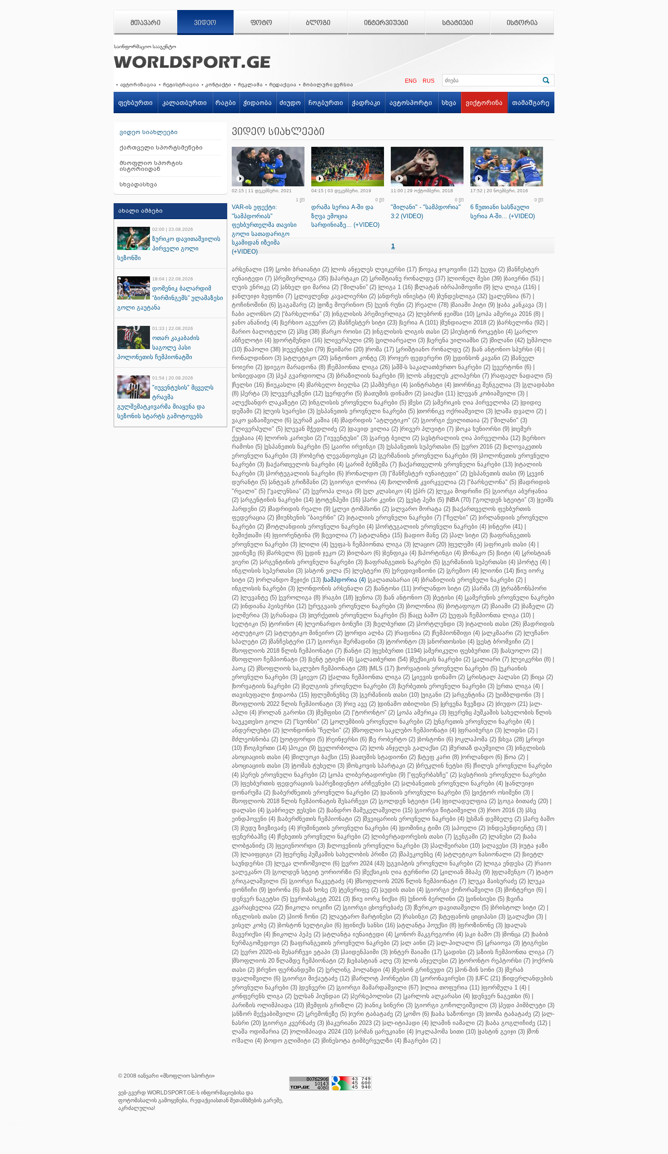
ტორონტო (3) (406, 641)
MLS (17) (382, 668)
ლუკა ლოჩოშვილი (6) (307, 863)
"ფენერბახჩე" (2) (433, 774)
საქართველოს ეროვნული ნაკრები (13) (456, 464)
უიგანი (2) (436, 694)
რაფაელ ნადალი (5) (522, 375)
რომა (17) (380, 349)
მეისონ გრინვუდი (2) (423, 969)
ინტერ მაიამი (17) (416, 952)
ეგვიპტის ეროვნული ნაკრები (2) (435, 863)
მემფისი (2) (333, 712)
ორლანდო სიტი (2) (442, 588)
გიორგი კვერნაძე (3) (294, 1022)
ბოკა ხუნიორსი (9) (483, 428)
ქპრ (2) (424, 491)
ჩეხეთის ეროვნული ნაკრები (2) (324, 836)
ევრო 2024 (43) (363, 863)
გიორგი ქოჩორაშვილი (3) (464, 889)
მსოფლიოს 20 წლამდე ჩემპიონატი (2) (289, 960)
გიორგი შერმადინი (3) (351, 641)
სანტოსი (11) (393, 588)
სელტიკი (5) (249, 623)
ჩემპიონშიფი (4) (456, 632)
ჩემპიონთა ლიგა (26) (359, 367)
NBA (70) (459, 499)
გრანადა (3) (289, 615)
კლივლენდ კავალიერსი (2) (335, 296)
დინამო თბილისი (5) (409, 703)
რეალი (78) (432, 304)
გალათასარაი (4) (394, 579)
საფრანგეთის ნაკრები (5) (403, 562)
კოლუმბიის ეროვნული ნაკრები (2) (381, 721)
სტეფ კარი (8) (439, 757)
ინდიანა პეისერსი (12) (274, 606)
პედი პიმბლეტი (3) (527, 1005)
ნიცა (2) (542, 677)
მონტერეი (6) (524, 889)
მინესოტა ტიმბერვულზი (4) (362, 1040)
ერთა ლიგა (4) (519, 686)
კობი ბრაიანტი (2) (303, 269)
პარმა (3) (486, 588)
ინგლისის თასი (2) (258, 916)
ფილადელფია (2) (470, 801)
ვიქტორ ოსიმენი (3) (501, 792)
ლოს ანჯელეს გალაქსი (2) (408, 747)
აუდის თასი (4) (402, 889)
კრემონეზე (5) (327, 1013)
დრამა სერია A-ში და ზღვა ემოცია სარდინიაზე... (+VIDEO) (345, 216)
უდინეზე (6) (248, 553)
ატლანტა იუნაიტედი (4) (358, 934)
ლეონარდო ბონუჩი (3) (338, 623)
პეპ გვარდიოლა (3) (305, 375)
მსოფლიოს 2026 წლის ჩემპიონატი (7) (411, 881)
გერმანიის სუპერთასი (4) (479, 562)
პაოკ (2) (243, 668)
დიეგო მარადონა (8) (295, 367)
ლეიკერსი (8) (531, 659)
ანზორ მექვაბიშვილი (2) (268, 1013)
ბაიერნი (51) (522, 278)
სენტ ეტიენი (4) (331, 659)
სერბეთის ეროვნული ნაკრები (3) (446, 686)
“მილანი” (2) (359, 287)
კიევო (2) (313, 677)
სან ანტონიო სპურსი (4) (507, 349)
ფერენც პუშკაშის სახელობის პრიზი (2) (340, 854)
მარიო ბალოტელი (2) (263, 331)
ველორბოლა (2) (343, 747)
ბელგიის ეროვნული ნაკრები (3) (349, 686)
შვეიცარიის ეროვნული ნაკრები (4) (414, 818)
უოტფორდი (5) (302, 739)
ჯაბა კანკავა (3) (520, 304)
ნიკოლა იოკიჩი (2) (313, 907)
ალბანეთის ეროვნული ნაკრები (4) (453, 783)
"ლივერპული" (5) (258, 428)
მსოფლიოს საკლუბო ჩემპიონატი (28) (312, 668)
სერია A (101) (419, 322)
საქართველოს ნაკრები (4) (305, 464)
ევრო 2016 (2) (482, 446)
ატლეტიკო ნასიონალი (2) (482, 854)
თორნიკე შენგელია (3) (487, 384)
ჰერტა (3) (255, 393)
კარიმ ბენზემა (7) (372, 464)
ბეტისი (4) (448, 597)
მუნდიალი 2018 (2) (468, 322)
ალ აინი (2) (418, 942)
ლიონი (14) (498, 570)
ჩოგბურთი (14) (266, 747)
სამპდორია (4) (345, 579)
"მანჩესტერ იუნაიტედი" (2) (428, 473)
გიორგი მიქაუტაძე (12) (316, 978)
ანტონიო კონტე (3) (358, 358)
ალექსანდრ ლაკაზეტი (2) (269, 402)
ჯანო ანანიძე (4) (255, 322)
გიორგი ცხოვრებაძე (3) (378, 907)
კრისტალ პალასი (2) (498, 677)
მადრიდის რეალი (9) (299, 508)
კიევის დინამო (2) (439, 677)
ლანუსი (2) (505, 836)
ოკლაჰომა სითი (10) (446, 1031)
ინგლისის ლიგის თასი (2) (411, 331)
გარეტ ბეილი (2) (395, 438)
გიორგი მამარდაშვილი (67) (378, 987)
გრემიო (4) (463, 570)
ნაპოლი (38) (262, 349)
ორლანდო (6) (482, 757)
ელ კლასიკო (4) (387, 491)
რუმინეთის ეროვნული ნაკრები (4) (348, 827)
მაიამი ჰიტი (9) (473, 304)
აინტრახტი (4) (431, 384)
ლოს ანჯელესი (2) (430, 960)
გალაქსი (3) (525, 916)
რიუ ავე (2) (360, 703)
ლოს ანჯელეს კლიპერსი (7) (448, 375)
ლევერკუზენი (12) (297, 393)
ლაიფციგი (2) (261, 854)
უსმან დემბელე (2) (494, 818)
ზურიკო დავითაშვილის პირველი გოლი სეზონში (168, 248)
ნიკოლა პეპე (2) (297, 934)
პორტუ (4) (532, 562)
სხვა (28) (511, 739)
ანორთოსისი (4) (451, 641)
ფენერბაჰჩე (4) (253, 836)
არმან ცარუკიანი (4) (385, 1031)
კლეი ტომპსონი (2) (361, 508)
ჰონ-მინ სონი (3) (479, 969)
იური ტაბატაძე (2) (376, 1013)
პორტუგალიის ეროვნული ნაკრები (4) (431, 526)
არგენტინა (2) (474, 694)
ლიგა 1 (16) (396, 287)
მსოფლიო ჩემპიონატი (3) (269, 659)
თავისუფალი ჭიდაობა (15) (270, 694)
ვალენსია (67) (510, 296)
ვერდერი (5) (344, 393)
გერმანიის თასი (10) (390, 694)
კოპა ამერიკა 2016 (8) (509, 313)
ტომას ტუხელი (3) (318, 765)
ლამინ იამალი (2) (458, 1022)
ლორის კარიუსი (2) (294, 438)
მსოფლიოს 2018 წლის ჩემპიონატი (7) (287, 650)
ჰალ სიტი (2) (469, 535)
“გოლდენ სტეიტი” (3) (504, 499)
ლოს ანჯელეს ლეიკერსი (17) (374, 269)
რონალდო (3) (367, 473)
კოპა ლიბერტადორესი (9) (367, 774)
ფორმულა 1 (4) (504, 987)
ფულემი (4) (465, 544)
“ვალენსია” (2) (289, 491)
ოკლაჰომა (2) (476, 739)
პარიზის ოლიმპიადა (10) (268, 1005)
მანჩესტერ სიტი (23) (368, 322)
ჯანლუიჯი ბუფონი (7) (262, 296)
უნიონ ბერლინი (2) (436, 898)
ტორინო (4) (286, 623)
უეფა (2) (493, 269)
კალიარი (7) (491, 659)
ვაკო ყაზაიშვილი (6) (261, 420)
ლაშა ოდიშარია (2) (260, 1031)
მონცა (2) (516, 934)
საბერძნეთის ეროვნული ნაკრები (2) (326, 792)
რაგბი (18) (338, 597)
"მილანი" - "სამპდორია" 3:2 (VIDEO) (426, 212)
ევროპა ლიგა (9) (337, 491)
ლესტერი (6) (372, 570)
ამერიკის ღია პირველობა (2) (476, 402)
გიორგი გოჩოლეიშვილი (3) (456, 1005)
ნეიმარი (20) (346, 349)
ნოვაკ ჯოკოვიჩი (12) (449, 269)
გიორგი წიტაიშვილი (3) (450, 810)
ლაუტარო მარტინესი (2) (365, 916)
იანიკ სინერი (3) (389, 1005)
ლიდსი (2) (519, 730)
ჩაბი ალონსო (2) (256, 313)
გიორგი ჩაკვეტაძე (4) (321, 881)
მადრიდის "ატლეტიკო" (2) (380, 420)
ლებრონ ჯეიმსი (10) (445, 313)
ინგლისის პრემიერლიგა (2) (373, 313)
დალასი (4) (248, 810)
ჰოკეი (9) (303, 747)
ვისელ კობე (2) (253, 925)
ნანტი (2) (357, 650)
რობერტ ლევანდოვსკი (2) (338, 455)
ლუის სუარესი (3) (289, 411)
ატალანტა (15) (381, 535)
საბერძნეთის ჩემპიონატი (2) (320, 818)
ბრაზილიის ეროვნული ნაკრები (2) (472, 579)
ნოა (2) (515, 757)
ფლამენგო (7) (513, 872)
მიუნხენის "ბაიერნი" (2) (310, 517)
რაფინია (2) (413, 632)
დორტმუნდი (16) (298, 340)
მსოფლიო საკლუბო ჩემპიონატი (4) (404, 730)
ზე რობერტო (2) (392, 739)
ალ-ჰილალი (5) (460, 942)
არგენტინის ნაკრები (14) (278, 499)
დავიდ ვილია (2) (373, 428)
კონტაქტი (218, 84)
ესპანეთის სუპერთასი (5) (423, 446)
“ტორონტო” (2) (374, 712)
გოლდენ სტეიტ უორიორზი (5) (317, 872)
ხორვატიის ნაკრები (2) (266, 686)
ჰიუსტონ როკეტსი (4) (482, 331)
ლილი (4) (314, 544)
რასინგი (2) (420, 916)
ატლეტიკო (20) (306, 358)
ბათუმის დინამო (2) (393, 393)
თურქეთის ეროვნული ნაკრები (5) (357, 615)
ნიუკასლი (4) (285, 384)
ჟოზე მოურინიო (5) (346, 304)
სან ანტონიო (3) (408, 597)
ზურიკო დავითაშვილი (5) (452, 907)
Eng (411, 81)
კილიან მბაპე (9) (465, 872)
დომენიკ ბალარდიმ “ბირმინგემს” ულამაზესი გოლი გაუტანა (170, 298)
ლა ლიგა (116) (515, 287)
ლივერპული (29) (349, 340)
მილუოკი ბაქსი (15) (321, 757)
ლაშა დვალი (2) (519, 411)
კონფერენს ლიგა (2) (262, 996)
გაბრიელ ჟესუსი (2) (296, 810)
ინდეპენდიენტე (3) (516, 827)
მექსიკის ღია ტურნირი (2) (401, 872)
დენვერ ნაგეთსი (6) (501, 996)
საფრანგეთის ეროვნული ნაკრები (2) (345, 942)
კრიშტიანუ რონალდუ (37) (408, 278)
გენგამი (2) (471, 836)
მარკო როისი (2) (346, 331)
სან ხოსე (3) (320, 889)
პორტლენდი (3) (441, 623)
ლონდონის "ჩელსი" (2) (316, 730)
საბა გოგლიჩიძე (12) (517, 1022)
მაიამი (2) (505, 606)
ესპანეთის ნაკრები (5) (297, 446)
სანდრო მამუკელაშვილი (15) (370, 810)
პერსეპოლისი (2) (376, 996)
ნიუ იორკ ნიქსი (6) (379, 898)
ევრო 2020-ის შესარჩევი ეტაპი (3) (290, 952)
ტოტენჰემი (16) (338, 499)
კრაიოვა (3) (503, 942)
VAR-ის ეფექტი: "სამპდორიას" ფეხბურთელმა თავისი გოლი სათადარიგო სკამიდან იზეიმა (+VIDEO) (264, 229)
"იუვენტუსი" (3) (346, 438)
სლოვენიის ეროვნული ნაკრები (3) (378, 845)
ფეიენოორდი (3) (301, 845)
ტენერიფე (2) (359, 889)
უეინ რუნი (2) (394, 304)
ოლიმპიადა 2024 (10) (322, 1031)
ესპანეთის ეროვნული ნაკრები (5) (366, 411)
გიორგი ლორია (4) (358, 482)
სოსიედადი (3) (253, 375)
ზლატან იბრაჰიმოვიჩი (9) (453, 287)
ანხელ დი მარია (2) (310, 287)
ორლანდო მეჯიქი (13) (289, 579)
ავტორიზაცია (138, 84)
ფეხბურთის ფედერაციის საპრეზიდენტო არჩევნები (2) (320, 783)
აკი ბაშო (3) (483, 934)
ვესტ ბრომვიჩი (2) (504, 641)
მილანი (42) (508, 340)
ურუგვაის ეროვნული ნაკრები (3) (356, 606)
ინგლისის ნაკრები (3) (263, 588)
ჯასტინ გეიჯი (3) (502, 1031)
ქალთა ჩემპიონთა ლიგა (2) (369, 677)
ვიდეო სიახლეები (149, 132)
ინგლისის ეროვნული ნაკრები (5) (358, 402)
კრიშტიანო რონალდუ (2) (433, 349)
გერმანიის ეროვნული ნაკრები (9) (428, 455)
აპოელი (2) (469, 827)
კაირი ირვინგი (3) (358, 446)
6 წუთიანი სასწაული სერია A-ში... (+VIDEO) (502, 212)
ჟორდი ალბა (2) (369, 632)
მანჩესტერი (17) (293, 641)
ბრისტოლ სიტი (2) (518, 907)
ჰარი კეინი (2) (384, 499)
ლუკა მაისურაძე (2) (497, 881)
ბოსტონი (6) (436, 739)
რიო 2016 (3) (505, 810)
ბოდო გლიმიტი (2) (292, 1040)
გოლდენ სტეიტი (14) (410, 801)
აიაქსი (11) (439, 393)
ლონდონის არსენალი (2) (335, 588)
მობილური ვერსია (328, 84)
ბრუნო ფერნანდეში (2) (291, 969)
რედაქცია (282, 84)
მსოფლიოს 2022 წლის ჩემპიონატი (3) (287, 703)
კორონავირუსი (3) (447, 978)
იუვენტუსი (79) (304, 349)
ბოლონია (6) (425, 606)
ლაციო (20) (430, 544)
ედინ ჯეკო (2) (325, 553)
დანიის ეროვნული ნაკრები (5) (426, 792)
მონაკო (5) (479, 553)
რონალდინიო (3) (256, 358)
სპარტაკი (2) (349, 278)
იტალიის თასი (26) (494, 623)
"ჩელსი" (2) (460, 517)
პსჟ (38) (308, 331)
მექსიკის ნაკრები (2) (440, 659)
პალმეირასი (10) (456, 845)
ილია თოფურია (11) (450, 987)
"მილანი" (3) (509, 420)
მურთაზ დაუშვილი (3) (481, 747)
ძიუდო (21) (512, 703)
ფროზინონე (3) (481, 925)
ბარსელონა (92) (521, 322)
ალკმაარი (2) (502, 632)
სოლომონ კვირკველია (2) (427, 482)
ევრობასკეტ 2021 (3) (320, 898)
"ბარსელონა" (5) (492, 482)
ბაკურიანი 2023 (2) (353, 1022)
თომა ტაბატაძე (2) (513, 1013)
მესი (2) (420, 402)
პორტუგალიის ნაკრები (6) (305, 473)
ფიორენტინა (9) (296, 535)
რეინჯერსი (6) (347, 739)
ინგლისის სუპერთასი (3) (267, 570)
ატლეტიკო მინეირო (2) (309, 632)
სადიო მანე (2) (426, 535)
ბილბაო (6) (364, 553)
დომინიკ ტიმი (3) (425, 827)
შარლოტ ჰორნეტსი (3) (385, 978)
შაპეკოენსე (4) (421, 854)
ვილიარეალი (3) (401, 340)
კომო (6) (417, 1013)
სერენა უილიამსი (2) (458, 340)
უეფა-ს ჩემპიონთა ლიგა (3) (371, 544)
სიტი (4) (509, 553)
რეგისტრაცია (181, 84)
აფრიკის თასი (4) (510, 544)
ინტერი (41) (506, 526)
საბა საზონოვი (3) (458, 1013)
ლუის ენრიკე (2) (255, 287)
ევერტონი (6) (512, 367)
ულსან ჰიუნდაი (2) (322, 996)
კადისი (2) (459, 952)
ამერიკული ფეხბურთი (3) (462, 650)
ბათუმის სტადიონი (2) (384, 757)
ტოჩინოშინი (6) (254, 304)
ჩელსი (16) (248, 384)
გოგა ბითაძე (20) (523, 801)
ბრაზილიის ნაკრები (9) (370, 375)
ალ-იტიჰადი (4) (406, 1022)
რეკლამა (250, 84)
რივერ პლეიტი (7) (427, 428)
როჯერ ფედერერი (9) (420, 358)
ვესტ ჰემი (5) (425, 499)
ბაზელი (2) (538, 606)
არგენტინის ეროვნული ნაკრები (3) (312, 562)
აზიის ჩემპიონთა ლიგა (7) (515, 952)
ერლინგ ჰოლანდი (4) (358, 969)
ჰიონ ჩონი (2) (308, 916)
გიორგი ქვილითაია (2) (455, 420)
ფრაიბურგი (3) (480, 730)
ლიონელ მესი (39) (475, 278)
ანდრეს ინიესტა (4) (407, 296)
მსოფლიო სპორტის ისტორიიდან (151, 166)
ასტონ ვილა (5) (328, 570)
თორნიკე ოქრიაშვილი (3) (455, 411)
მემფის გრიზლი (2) (335, 1005)
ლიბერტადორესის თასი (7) (412, 836)
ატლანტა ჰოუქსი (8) (427, 925)
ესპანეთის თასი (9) (497, 473)
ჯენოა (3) (369, 597)
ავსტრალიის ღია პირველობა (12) (471, 438)
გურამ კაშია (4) (316, 420)
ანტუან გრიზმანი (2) (299, 482)
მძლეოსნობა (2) (255, 739)
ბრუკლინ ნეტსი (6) (444, 765)
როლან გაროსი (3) (286, 712)
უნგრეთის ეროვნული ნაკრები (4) (483, 721)
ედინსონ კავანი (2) (481, 358)
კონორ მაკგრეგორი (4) (429, 934)
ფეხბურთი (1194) (398, 650)
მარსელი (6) (285, 553)
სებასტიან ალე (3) (374, 960)
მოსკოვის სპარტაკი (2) (381, 765)
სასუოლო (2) (520, 650)
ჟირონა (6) (284, 889)
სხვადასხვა (138, 184)
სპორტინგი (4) (440, 553)
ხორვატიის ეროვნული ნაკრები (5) (447, 668)
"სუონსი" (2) (311, 721)
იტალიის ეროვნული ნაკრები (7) (394, 517)
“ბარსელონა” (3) (306, 313)
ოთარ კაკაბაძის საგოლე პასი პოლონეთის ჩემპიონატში (158, 347)
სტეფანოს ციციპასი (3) (472, 916)
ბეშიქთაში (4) (251, 535)
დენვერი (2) (317, 987)
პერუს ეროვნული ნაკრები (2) (284, 774)
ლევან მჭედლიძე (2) (316, 428)
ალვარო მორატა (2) (421, 508)
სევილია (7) (340, 535)
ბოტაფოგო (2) (468, 606)
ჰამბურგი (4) (390, 384)
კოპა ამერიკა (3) (422, 712)
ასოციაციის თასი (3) (260, 765)
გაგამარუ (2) (297, 304)
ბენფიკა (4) (400, 553)
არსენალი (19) (253, 269)
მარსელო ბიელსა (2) (338, 384)
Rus (428, 81)
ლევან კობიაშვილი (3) (491, 393)
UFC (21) (488, 978)
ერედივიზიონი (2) (418, 570)
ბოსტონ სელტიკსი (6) (310, 925)
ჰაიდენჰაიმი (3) (365, 952)
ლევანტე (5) (259, 597)
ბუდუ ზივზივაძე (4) (268, 827)
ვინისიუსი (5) (485, 898)
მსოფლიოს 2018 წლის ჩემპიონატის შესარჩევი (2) (304, 801)
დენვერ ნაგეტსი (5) (260, 898)
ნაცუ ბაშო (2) (428, 615)
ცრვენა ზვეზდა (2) (468, 703)
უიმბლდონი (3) (518, 694)
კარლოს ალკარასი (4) (437, 996)
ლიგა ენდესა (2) (509, 863)
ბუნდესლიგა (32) (462, 296)
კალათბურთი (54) (382, 659)
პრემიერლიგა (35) (301, 278)
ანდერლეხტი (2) (255, 730)
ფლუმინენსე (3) (335, 694)
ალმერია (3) (251, 615)
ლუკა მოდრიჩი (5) (463, 491)
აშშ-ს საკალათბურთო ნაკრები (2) (441, 367)
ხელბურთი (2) (394, 623)
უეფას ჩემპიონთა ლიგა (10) (490, 615)
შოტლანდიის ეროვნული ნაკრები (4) (320, 526)
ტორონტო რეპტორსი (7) (495, 960)
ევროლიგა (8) (300, 597)
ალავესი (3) (500, 845)
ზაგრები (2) (420, 1040)
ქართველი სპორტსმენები (161, 147)
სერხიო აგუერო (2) (308, 322)
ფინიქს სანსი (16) (369, 925)
